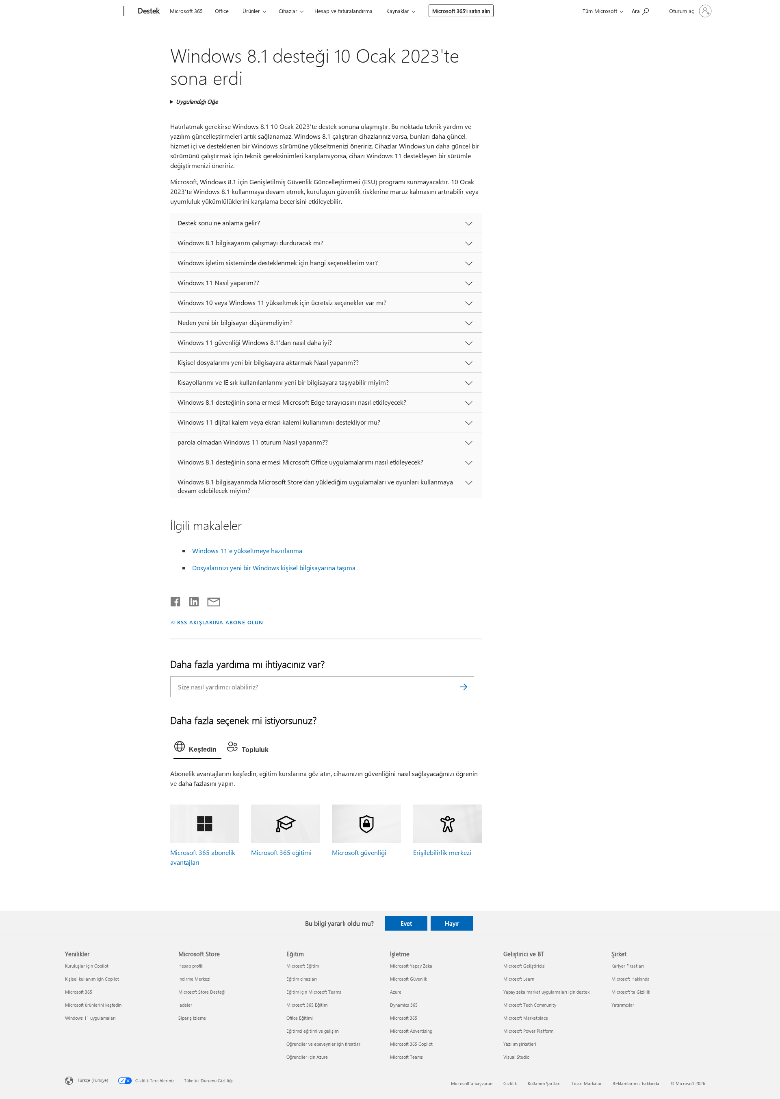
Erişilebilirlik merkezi (442, 852)
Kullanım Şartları (544, 1083)
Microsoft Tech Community (529, 1005)
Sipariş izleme (192, 1018)
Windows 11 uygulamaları (90, 1018)
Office (222, 10)
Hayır (452, 923)
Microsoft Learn (518, 979)
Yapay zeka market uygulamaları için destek (546, 992)
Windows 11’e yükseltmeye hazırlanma (247, 550)
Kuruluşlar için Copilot (86, 966)
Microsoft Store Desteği (201, 992)
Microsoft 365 (186, 10)
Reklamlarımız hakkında (636, 1083)
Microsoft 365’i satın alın (461, 10)
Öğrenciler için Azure (307, 1057)
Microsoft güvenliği (359, 852)
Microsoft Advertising (411, 1031)
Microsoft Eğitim (302, 966)
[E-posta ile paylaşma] (210, 600)
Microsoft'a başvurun (471, 1083)
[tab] (197, 748)
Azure (395, 992)
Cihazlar (288, 10)
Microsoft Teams (406, 1057)
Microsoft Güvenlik (408, 979)
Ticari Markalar (587, 1083)
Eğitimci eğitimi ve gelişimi (313, 1031)
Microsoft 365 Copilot (411, 1044)
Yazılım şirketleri (519, 1044)
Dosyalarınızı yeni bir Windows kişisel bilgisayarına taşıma (273, 567)
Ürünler (251, 10)
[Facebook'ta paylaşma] (176, 600)
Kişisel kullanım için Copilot (92, 979)
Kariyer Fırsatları (627, 966)
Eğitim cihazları (301, 979)
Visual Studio (516, 1057)
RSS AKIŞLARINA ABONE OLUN (220, 622)
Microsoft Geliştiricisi (524, 966)
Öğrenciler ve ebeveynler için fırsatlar (323, 1044)
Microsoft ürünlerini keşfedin (93, 1005)
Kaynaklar (397, 10)
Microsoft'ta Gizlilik (630, 992)
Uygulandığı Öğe (197, 101)
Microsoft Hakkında (630, 979)
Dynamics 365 (404, 1005)
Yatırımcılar (622, 1005)
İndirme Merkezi (194, 979)
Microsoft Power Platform (528, 1031)
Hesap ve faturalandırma (343, 10)
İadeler (185, 1005)
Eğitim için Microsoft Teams (313, 992)
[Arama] (464, 686)
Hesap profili (191, 966)
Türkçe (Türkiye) (92, 1080)
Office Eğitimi (299, 1018)
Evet (406, 923)
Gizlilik (510, 1083)
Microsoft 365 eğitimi (281, 852)
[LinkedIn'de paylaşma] (191, 600)
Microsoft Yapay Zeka (411, 966)
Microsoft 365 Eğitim (306, 1005)
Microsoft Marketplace (525, 1018)
